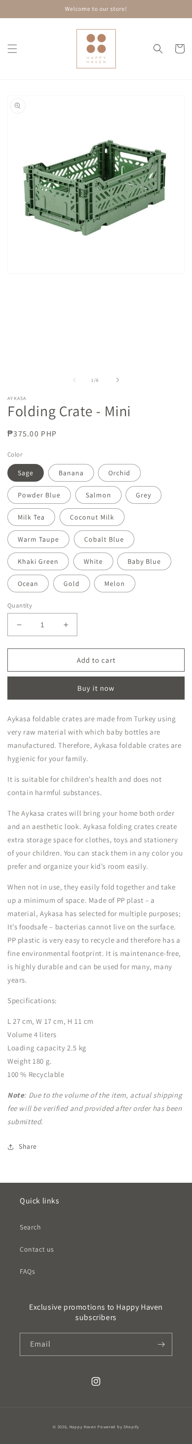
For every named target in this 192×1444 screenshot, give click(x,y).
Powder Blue (39, 495)
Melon (114, 583)
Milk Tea (31, 517)
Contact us (37, 1249)
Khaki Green (38, 561)
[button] (12, 49)
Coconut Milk (92, 517)
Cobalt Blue (104, 539)
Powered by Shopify (118, 1426)
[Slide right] (117, 380)
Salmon (98, 495)
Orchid (119, 472)
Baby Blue (144, 561)
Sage (25, 472)
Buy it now (96, 688)
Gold (72, 583)
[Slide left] (74, 380)
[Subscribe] (161, 1344)
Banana (71, 472)
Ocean (28, 583)
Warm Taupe (38, 539)
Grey (143, 495)
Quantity (19, 605)
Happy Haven (82, 1426)
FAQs (27, 1271)
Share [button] (28, 1146)
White (93, 561)
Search (30, 1227)
